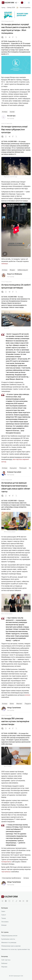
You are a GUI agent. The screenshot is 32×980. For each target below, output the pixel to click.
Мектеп (19, 704)
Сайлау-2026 (11, 7)
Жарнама (4, 967)
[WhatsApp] (6, 37)
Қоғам (12, 112)
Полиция (22, 468)
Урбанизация (23, 270)
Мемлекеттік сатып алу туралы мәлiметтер (15, 949)
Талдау (3, 918)
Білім (12, 704)
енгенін (27, 695)
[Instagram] (2, 37)
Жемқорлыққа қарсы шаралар (11, 946)
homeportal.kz (6, 862)
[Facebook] (13, 37)
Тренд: (3, 7)
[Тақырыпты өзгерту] (23, 2)
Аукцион (13, 468)
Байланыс (4, 963)
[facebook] (13, 901)
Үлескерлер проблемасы (11, 878)
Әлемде (3, 925)
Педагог (28, 704)
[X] (16, 37)
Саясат (3, 915)
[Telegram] (9, 37)
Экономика (4, 922)
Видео (12, 270)
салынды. (4, 263)
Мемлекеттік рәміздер (8, 942)
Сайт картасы (5, 960)
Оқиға (3, 911)
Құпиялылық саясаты (8, 939)
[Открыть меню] (29, 2)
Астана (4, 112)
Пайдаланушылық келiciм (9, 935)
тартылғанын (6, 872)
